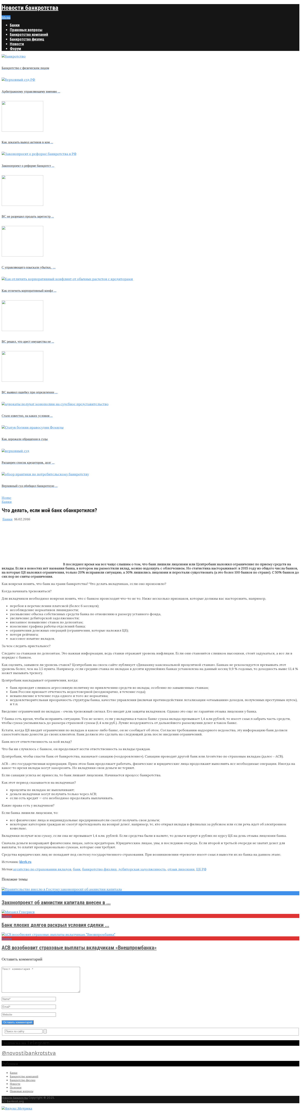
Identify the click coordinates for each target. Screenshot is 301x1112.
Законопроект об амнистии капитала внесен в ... (56, 902)
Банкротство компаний (29, 34)
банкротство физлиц (99, 869)
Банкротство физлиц (27, 39)
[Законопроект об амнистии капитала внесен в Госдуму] (150, 889)
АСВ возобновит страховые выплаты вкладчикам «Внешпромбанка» (79, 948)
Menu (6, 17)
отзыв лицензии (181, 869)
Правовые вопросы (26, 29)
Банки (15, 25)
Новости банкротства (30, 7)
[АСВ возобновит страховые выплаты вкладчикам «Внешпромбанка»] (150, 934)
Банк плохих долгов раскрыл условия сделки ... (55, 925)
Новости (17, 44)
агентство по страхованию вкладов (42, 869)
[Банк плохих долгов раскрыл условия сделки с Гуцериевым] (150, 912)
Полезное (16, 1087)
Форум (15, 48)
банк (76, 869)
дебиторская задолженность (142, 869)
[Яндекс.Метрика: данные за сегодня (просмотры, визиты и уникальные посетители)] (17, 1108)
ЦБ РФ (201, 869)
